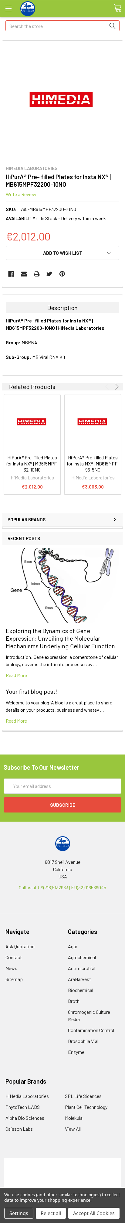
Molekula (74, 1118)
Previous (108, 386)
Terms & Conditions (63, 1161)
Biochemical (80, 990)
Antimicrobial (81, 968)
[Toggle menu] (8, 8)
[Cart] (117, 8)
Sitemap (14, 979)
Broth (73, 1001)
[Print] (36, 273)
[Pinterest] (62, 273)
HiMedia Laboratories (27, 1096)
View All (73, 1129)
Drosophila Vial (83, 1041)
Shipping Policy (62, 1169)
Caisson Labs (19, 1129)
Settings (18, 1213)
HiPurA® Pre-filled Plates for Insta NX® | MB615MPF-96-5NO (93, 463)
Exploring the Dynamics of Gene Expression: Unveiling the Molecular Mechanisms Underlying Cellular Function (60, 638)
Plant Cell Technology (86, 1107)
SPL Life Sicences (83, 1096)
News (11, 968)
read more (16, 675)
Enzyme (76, 1052)
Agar (72, 946)
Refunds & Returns (63, 1176)
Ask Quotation (20, 946)
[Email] (24, 273)
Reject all (51, 1213)
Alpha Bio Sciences (24, 1118)
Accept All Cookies (94, 1213)
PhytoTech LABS (22, 1107)
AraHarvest (79, 979)
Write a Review (21, 194)
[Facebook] (11, 273)
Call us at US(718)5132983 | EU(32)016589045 (62, 887)
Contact (13, 957)
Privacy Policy (62, 1183)
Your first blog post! (31, 691)
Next (116, 386)
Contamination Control (91, 1030)
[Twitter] (49, 273)
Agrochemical (82, 957)
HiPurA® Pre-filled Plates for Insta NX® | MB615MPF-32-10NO (32, 463)
